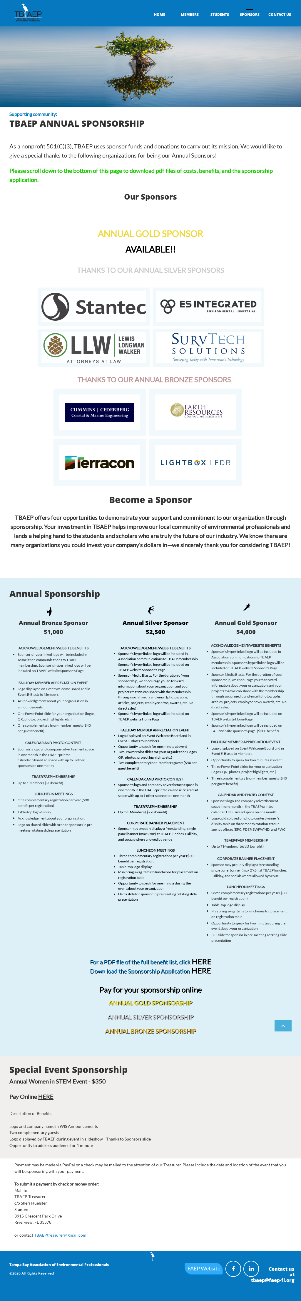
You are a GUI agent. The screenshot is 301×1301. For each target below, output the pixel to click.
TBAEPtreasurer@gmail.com (60, 1235)
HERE (201, 961)
